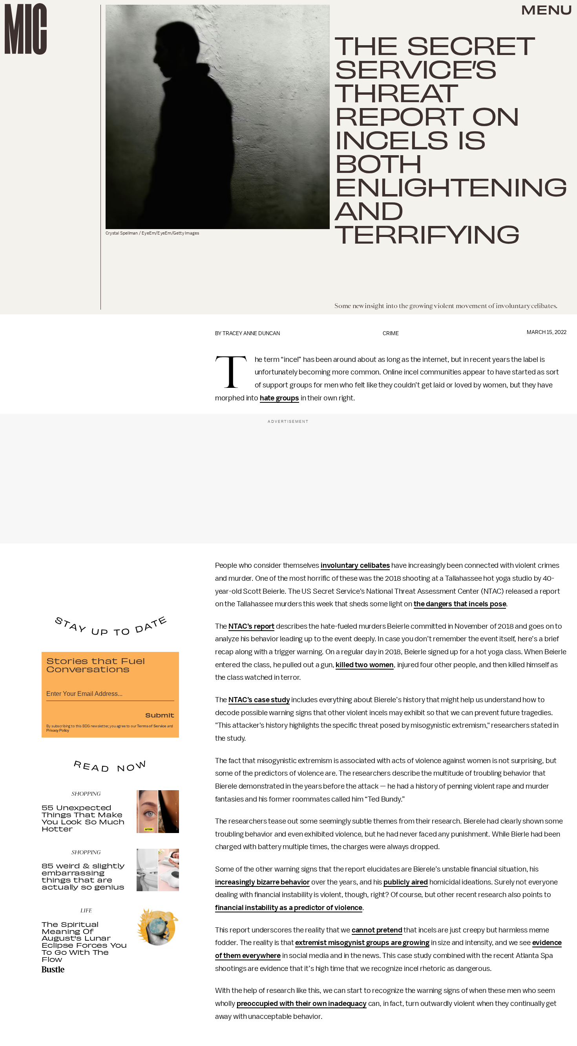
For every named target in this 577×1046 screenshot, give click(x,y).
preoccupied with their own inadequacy (302, 1003)
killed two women (364, 665)
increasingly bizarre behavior (262, 882)
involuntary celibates (355, 565)
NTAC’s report (251, 626)
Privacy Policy (57, 730)
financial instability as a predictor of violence (288, 908)
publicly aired (405, 882)
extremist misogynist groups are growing (362, 943)
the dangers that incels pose (460, 604)
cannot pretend (377, 930)
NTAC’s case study (259, 700)
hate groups (279, 398)
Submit (159, 715)
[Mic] (26, 29)
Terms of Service (151, 726)
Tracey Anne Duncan (251, 333)
